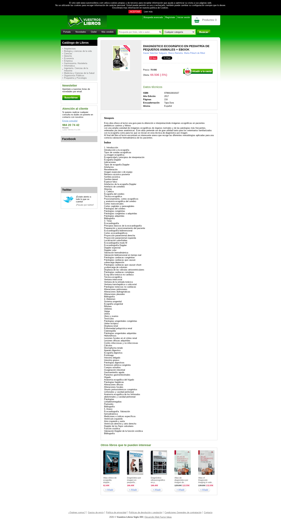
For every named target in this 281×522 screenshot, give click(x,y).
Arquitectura (69, 48)
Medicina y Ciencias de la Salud (79, 73)
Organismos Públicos (74, 75)
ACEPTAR (135, 11)
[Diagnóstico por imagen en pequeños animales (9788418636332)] (135, 474)
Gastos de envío (96, 512)
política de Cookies (159, 8)
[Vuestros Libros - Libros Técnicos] (84, 26)
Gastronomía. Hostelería (75, 63)
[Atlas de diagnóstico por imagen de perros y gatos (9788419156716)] (182, 474)
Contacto (208, 512)
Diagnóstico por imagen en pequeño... (134, 480)
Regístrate (170, 17)
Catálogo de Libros (75, 42)
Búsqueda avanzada (153, 17)
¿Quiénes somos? (77, 512)
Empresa (68, 61)
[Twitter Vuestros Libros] (68, 202)
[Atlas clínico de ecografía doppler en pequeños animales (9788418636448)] (111, 474)
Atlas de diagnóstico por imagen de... (181, 480)
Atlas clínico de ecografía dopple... (110, 480)
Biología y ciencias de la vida (78, 51)
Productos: (209, 20)
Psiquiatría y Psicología (75, 78)
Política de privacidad (116, 512)
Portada (67, 32)
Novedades (80, 32)
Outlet (94, 32)
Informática (69, 66)
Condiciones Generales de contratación (183, 512)
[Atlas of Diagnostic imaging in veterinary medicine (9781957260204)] (206, 474)
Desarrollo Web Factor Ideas (158, 517)
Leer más (148, 11)
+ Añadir (109, 490)
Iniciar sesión (183, 17)
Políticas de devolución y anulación (145, 512)
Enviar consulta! (70, 121)
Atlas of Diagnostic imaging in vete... (205, 480)
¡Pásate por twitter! (85, 205)
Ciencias (68, 53)
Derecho (68, 56)
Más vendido (107, 32)
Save (155, 58)
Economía (69, 58)
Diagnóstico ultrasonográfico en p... (158, 480)
